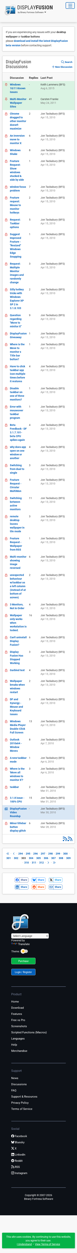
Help (14, 1044)
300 (65, 853)
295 (28, 853)
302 (16, 858)
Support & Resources (24, 1096)
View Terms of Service (47, 1244)
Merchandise (19, 1051)
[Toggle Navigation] (70, 5)
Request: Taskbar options (15, 223)
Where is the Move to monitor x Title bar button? (17, 352)
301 (8, 858)
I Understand (24, 1244)
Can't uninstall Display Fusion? (18, 641)
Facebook (21, 1136)
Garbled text (17, 670)
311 (34, 862)
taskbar (14, 787)
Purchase (23, 961)
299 (58, 853)
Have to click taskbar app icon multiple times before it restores (17, 374)
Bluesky (19, 1142)
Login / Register (23, 972)
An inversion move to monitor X (17, 139)
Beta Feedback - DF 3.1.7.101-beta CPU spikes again (18, 432)
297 (43, 853)
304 (31, 858)
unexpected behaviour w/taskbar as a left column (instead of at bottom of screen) (18, 586)
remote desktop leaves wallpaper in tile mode (17, 524)
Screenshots (19, 1026)
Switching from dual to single (17, 469)
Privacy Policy (20, 1102)
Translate (24, 944)
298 (50, 853)
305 (38, 858)
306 (46, 858)
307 (53, 858)
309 (68, 858)
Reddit (19, 1160)
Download (17, 1007)
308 (61, 858)
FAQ (13, 1090)
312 (41, 862)
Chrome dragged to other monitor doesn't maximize (18, 121)
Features (16, 1014)
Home (15, 1001)
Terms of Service (21, 1109)
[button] (27, 10)
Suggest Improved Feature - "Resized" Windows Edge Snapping (15, 245)
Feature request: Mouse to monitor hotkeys (15, 205)
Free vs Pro (18, 1020)
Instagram (21, 1173)
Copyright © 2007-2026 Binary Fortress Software (38, 1197)
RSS (17, 1167)
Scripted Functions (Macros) (29, 1032)
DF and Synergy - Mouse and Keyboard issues (16, 707)
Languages (18, 1038)
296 (35, 853)
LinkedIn (20, 1154)
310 (26, 862)
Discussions (19, 1084)
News (14, 1078)
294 (20, 853)
